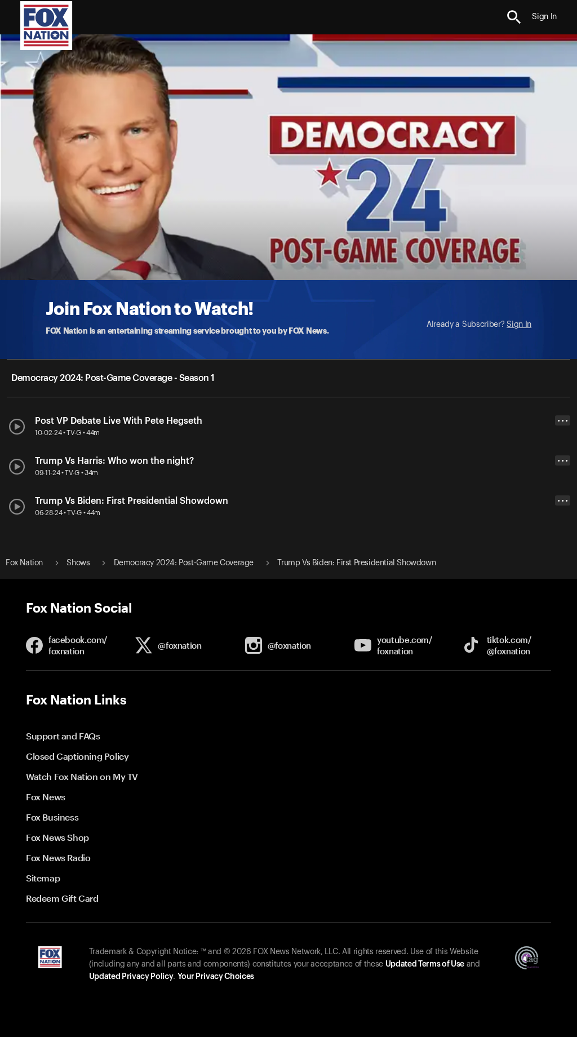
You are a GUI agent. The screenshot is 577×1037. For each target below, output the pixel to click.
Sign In (519, 325)
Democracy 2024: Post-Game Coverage (184, 563)
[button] (514, 17)
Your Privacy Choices (215, 977)
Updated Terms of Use (424, 964)
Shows (78, 563)
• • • (563, 421)
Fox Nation (24, 563)
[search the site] (514, 17)
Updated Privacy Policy (131, 977)
